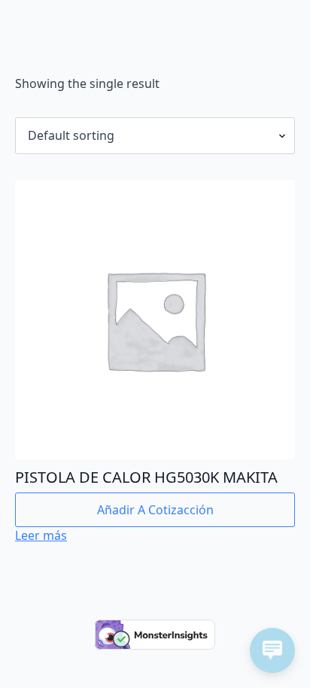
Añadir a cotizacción (155, 510)
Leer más (41, 535)
